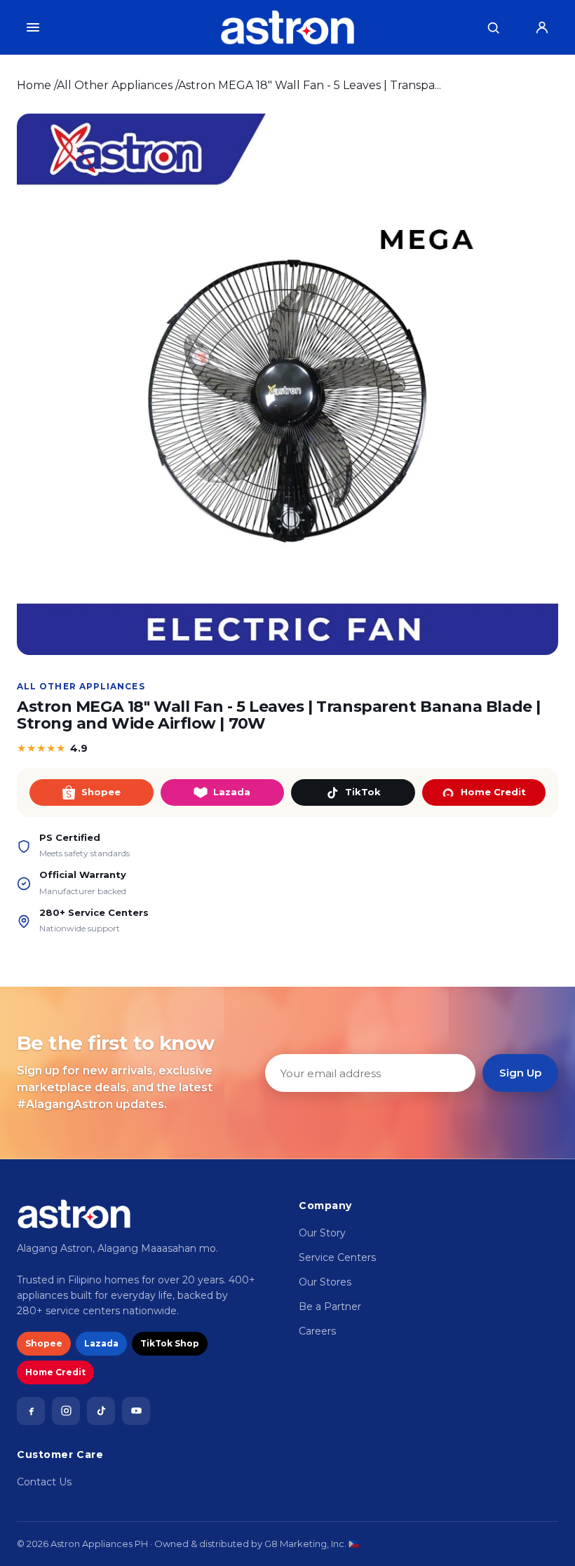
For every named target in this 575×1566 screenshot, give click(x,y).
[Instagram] (66, 1411)
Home (34, 85)
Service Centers (337, 1257)
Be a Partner (330, 1306)
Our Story (322, 1233)
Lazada (231, 791)
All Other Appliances (114, 85)
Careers (317, 1331)
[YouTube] (136, 1411)
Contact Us (44, 1482)
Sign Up (520, 1072)
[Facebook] (31, 1411)
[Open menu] (33, 27)
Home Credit (493, 791)
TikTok (363, 791)
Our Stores (325, 1282)
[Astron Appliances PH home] (287, 27)
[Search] (493, 27)
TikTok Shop (169, 1343)
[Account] (542, 27)
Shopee (101, 791)
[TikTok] (101, 1411)
